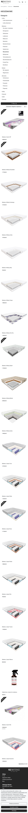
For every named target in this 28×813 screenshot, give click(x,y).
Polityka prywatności (14, 803)
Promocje (4, 99)
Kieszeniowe (6, 51)
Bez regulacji (6, 70)
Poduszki (4, 94)
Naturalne (5, 41)
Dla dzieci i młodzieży (8, 28)
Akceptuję (14, 810)
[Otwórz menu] (25, 2)
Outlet (3, 96)
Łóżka (3, 18)
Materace (10, 6)
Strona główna (4, 6)
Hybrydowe (5, 33)
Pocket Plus (5, 62)
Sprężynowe (5, 49)
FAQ (3, 788)
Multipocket (5, 54)
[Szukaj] (19, 2)
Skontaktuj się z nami (7, 786)
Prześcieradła (6, 80)
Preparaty (5, 88)
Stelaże (3, 68)
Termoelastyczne (7, 57)
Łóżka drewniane (7, 23)
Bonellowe (5, 65)
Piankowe (5, 46)
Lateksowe (5, 36)
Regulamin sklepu (6, 777)
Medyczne (5, 38)
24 (25, 106)
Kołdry (3, 91)
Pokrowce (5, 85)
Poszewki (5, 83)
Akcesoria (4, 76)
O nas (3, 775)
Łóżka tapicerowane (7, 20)
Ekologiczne (5, 30)
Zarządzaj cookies (14, 807)
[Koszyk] (22, 2)
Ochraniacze (6, 78)
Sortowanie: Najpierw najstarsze (13, 106)
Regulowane (6, 72)
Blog (3, 781)
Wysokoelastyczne (7, 59)
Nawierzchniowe (6, 44)
